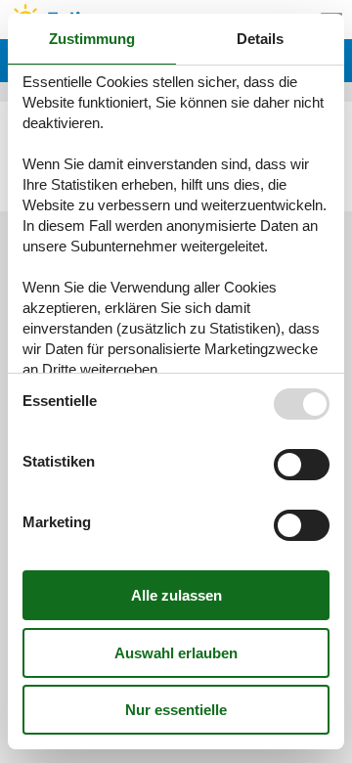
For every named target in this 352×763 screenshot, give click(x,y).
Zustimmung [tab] (92, 38)
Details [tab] (260, 38)
